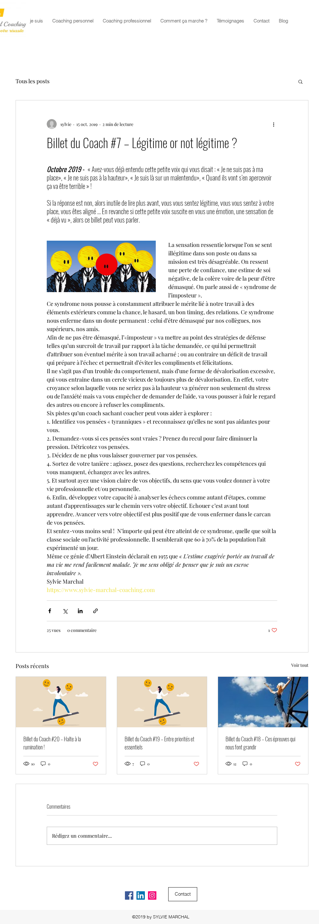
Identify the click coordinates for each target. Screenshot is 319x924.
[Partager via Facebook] (50, 611)
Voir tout (299, 665)
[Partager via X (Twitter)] (65, 611)
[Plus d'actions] (273, 124)
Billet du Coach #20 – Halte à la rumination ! (52, 743)
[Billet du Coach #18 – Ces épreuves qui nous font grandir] (263, 702)
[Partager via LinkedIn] (80, 611)
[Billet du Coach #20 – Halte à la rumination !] (61, 702)
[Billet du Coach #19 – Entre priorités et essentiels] (162, 702)
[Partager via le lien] (95, 611)
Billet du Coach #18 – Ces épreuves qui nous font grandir (260, 743)
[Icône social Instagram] (152, 895)
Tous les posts (33, 81)
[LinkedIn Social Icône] (140, 895)
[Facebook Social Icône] (129, 895)
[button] (300, 81)
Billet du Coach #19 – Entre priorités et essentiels (159, 743)
